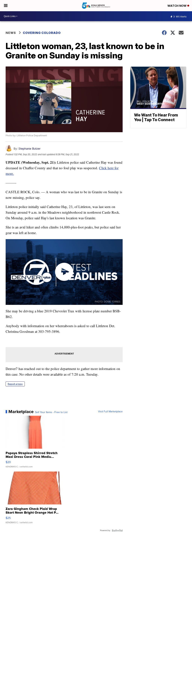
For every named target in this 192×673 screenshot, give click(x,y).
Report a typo (15, 384)
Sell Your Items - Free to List (51, 412)
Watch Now (177, 5)
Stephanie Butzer (29, 148)
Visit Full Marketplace (110, 411)
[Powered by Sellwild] (117, 530)
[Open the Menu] (6, 5)
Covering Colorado (42, 33)
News (11, 33)
